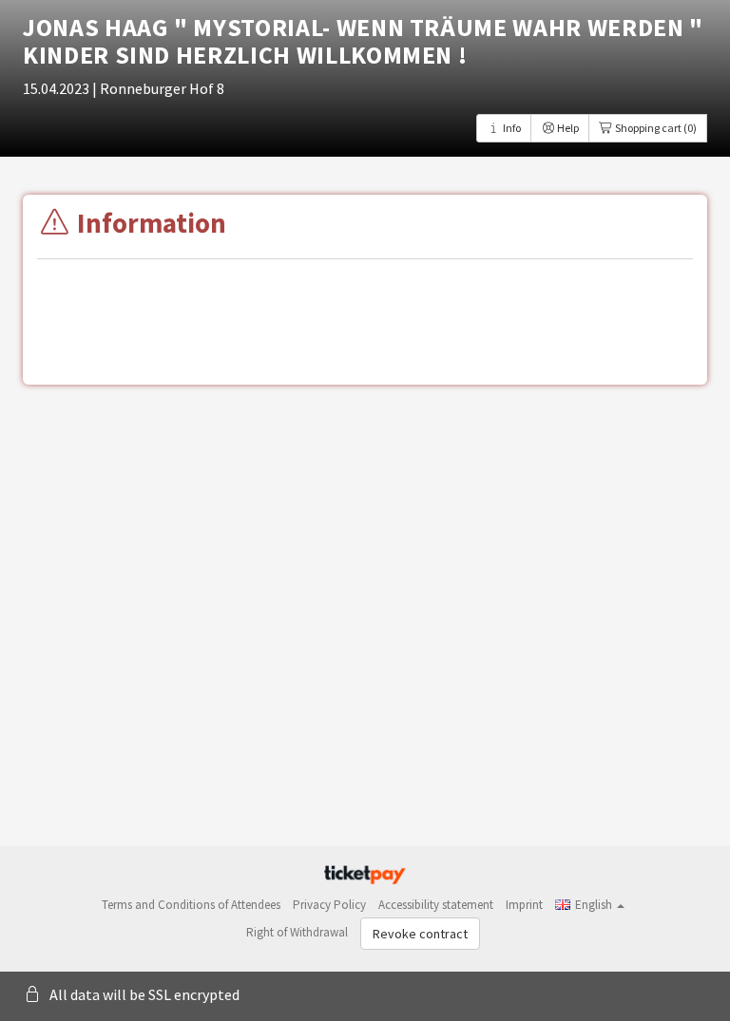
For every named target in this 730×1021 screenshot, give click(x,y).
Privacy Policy (329, 905)
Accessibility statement (435, 905)
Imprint (524, 905)
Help (567, 128)
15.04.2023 (57, 88)
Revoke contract (420, 933)
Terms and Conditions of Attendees (191, 905)
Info (511, 128)
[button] (589, 905)
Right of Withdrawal (297, 932)
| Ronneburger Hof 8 (158, 88)
